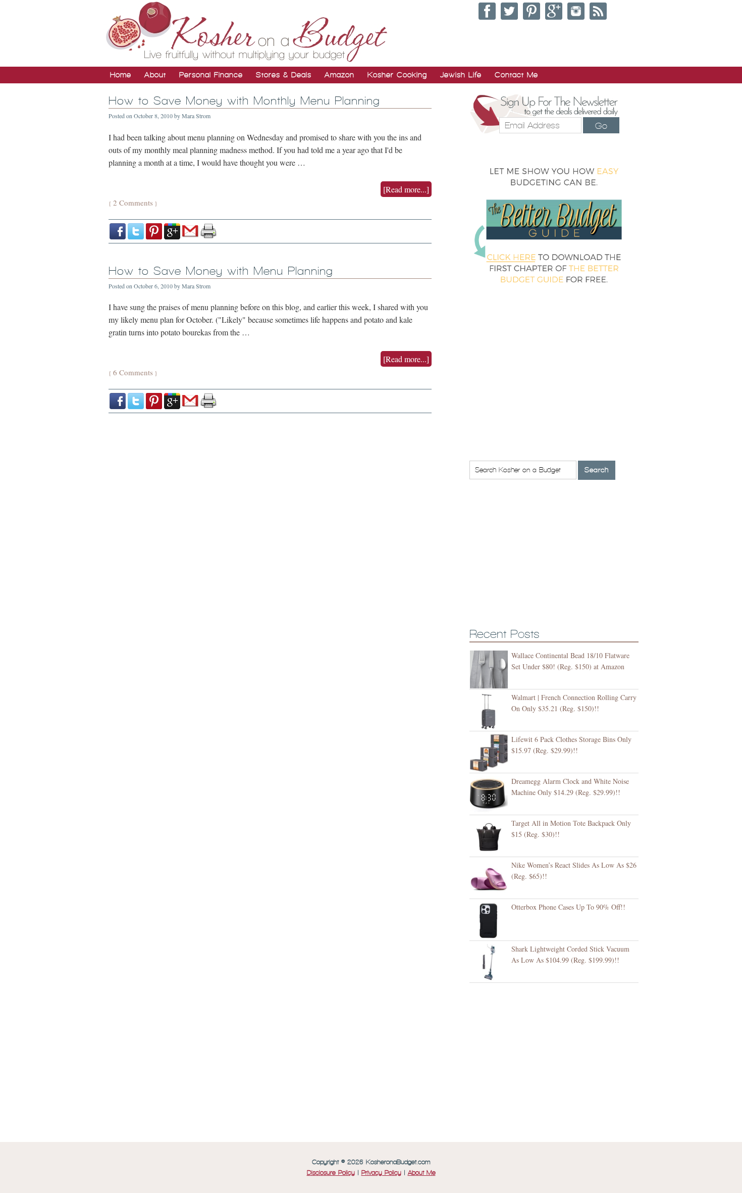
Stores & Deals (283, 75)
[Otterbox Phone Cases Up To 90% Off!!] (490, 921)
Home (120, 75)
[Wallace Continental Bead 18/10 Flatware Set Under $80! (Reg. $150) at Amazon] (490, 669)
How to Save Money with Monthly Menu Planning (244, 100)
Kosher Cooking (397, 75)
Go (601, 126)
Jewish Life (461, 75)
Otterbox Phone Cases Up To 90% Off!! (568, 907)
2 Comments (133, 202)
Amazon (339, 75)
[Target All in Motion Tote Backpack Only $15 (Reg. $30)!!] (490, 837)
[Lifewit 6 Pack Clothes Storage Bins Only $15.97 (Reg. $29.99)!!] (490, 753)
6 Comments (133, 372)
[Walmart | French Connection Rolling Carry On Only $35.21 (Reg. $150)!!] (490, 711)
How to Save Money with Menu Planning (221, 271)
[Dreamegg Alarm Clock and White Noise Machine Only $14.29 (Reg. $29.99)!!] (490, 795)
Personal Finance (211, 75)
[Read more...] (406, 189)
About (155, 75)
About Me (422, 1172)
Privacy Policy (381, 1172)
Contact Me (516, 75)
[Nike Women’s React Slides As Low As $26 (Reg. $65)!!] (490, 879)
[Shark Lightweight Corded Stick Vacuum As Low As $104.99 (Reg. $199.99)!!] (490, 962)
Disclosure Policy (331, 1172)
